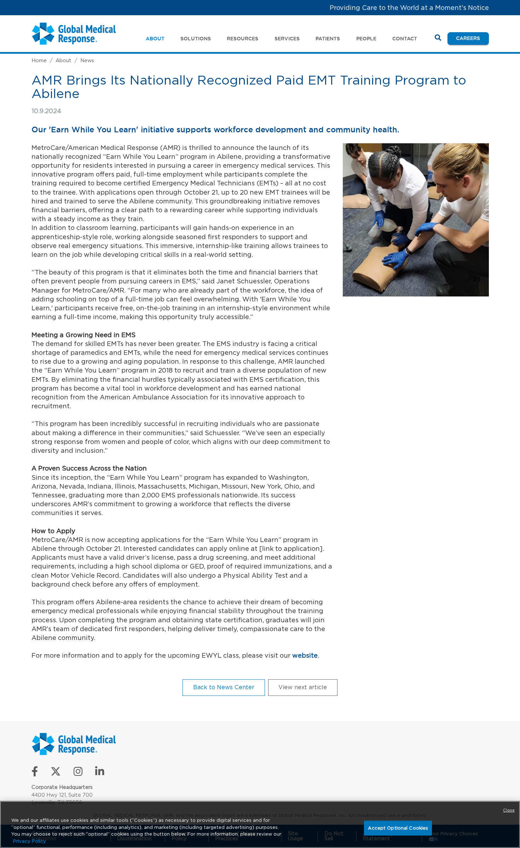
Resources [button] (242, 38)
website (305, 655)
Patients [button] (328, 38)
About (63, 60)
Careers (472, 38)
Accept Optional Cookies (398, 828)
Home (39, 60)
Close (509, 810)
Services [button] (287, 38)
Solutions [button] (195, 38)
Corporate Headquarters (62, 787)
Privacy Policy (29, 840)
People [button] (366, 38)
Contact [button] (404, 38)
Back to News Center (223, 687)
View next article (302, 687)
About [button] (155, 38)
